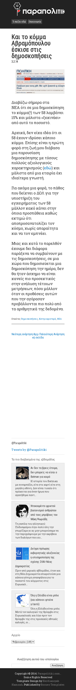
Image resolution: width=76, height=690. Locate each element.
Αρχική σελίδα (38, 336)
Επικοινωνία (35, 21)
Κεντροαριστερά (47, 318)
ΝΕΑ (59, 318)
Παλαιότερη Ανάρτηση (52, 334)
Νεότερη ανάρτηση (22, 334)
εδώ (47, 167)
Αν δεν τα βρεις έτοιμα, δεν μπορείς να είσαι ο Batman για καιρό (44, 472)
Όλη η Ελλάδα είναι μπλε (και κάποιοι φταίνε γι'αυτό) (45, 600)
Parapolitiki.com (49, 673)
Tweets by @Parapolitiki (29, 449)
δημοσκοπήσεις (29, 318)
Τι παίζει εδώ (19, 21)
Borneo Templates (52, 684)
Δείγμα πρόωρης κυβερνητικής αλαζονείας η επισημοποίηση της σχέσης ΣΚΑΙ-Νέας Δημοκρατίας (37, 557)
